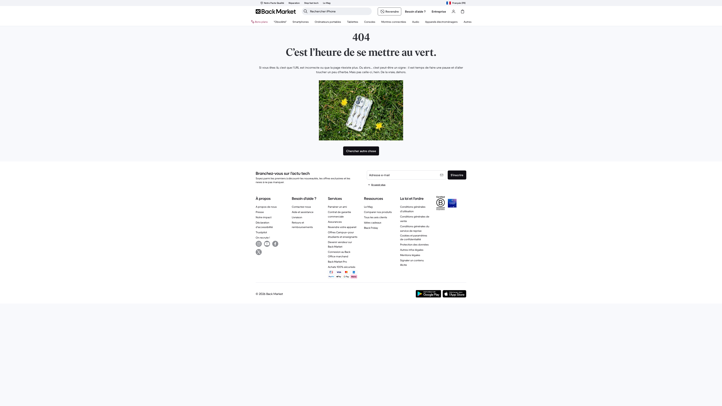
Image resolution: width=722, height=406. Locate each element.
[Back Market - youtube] (267, 244)
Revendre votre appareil (342, 227)
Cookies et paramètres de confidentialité (413, 237)
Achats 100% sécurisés (341, 267)
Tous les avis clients (375, 217)
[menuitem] (301, 22)
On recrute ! (263, 237)
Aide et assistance (302, 212)
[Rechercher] (306, 11)
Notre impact (264, 217)
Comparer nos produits (378, 212)
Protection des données (414, 244)
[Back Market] (276, 11)
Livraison (297, 217)
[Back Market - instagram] (259, 244)
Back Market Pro (337, 261)
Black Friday (371, 228)
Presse (260, 212)
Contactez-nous (301, 206)
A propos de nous (266, 206)
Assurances (335, 221)
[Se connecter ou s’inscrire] (453, 11)
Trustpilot (261, 232)
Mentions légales (410, 255)
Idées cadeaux (372, 222)
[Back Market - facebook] (275, 244)
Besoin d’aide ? (415, 11)
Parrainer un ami (337, 206)
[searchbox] (339, 11)
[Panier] (462, 11)
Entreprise (439, 11)
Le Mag (368, 206)
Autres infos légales (411, 249)
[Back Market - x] (259, 252)
